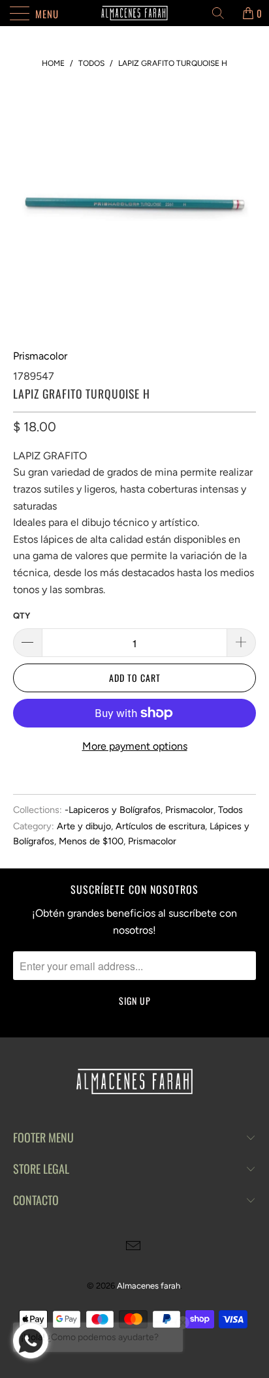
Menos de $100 (91, 841)
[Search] (222, 13)
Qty (21, 615)
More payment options (134, 746)
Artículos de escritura (160, 826)
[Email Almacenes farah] (134, 1247)
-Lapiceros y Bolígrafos (113, 810)
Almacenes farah (148, 1286)
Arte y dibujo (84, 826)
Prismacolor (40, 356)
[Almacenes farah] (134, 13)
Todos (230, 810)
